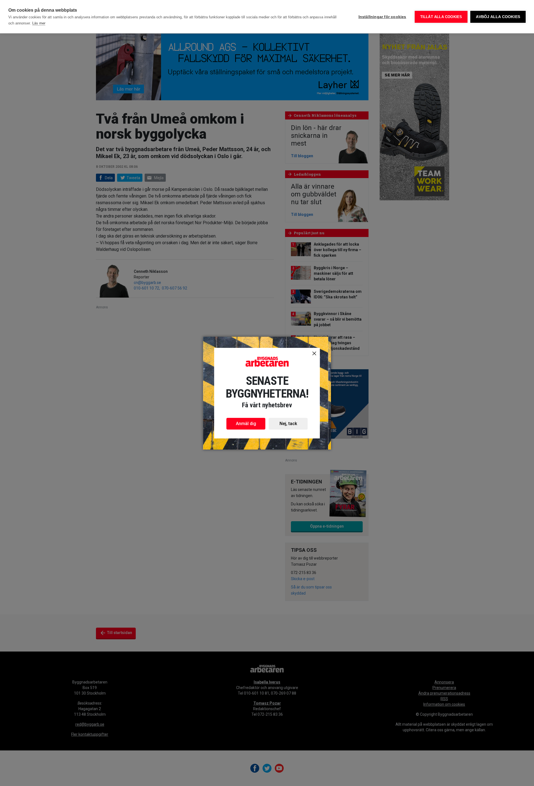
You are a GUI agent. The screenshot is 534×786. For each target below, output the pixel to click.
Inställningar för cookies (382, 17)
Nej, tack (288, 423)
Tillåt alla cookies (441, 17)
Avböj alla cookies (498, 17)
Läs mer (38, 23)
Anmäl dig (246, 423)
